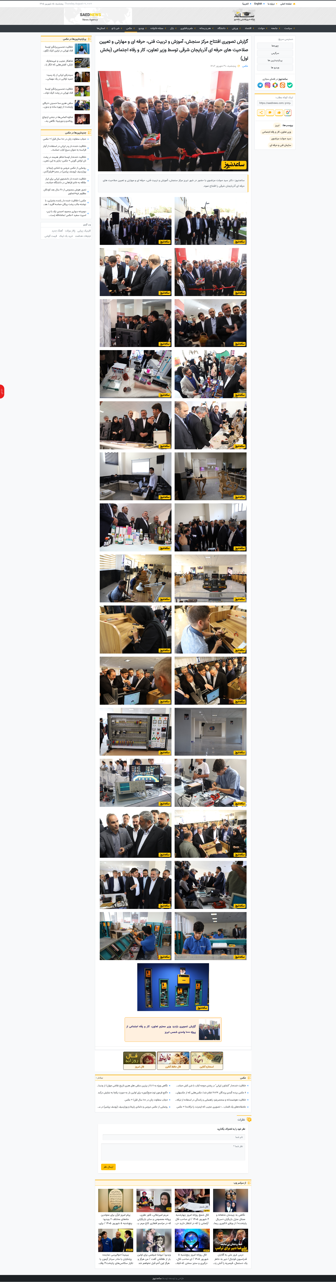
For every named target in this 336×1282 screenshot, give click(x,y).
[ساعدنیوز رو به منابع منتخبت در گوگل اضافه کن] (287, 112)
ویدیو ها (275, 68)
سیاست (288, 28)
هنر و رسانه (205, 28)
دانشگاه (222, 28)
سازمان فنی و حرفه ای (280, 145)
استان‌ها (101, 28)
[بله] (290, 85)
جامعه (274, 28)
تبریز (277, 125)
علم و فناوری (186, 28)
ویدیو (141, 28)
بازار (172, 28)
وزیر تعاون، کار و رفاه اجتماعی (276, 132)
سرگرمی (275, 53)
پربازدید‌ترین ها (275, 60)
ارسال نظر (108, 1167)
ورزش (235, 28)
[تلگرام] (260, 85)
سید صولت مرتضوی (281, 139)
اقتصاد (248, 28)
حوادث (261, 28)
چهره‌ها (275, 46)
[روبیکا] (275, 85)
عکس (129, 28)
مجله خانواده (157, 28)
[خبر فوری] (2, 392)
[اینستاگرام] (267, 85)
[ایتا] (282, 85)
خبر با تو (116, 28)
